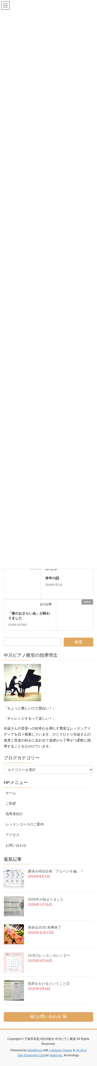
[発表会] (22, 581)
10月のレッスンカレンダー (49, 955)
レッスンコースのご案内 (24, 824)
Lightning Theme (60, 1050)
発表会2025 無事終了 (44, 927)
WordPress (34, 1050)
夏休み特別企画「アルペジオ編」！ (56, 871)
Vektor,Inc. (56, 1055)
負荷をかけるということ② (49, 983)
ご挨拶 (12, 803)
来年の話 (52, 578)
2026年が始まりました (46, 899)
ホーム (10, 793)
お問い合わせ (17, 845)
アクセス (14, 835)
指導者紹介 (14, 814)
